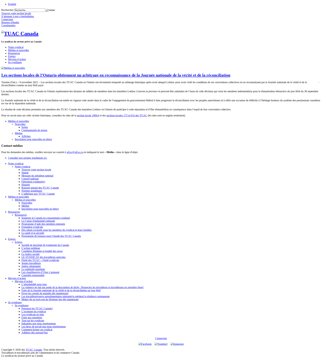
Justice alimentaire (31, 266)
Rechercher (7, 10)
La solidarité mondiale (33, 269)
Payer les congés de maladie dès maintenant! (44, 293)
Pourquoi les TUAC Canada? (37, 308)
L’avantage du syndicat (33, 311)
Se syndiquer (15, 62)
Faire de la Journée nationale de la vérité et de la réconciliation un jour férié (61, 290)
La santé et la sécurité (32, 233)
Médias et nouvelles (18, 50)
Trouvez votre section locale (36, 169)
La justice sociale (30, 254)
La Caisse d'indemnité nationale (38, 220)
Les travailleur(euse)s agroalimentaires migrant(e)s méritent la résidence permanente (65, 296)
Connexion (161, 338)
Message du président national (37, 175)
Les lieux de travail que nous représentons (43, 326)
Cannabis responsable (32, 275)
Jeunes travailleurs (31, 263)
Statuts (25, 172)
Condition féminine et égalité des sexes (42, 251)
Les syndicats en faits (32, 314)
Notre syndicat (15, 47)
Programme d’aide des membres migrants (43, 224)
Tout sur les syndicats (32, 320)
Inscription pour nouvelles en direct (33, 139)
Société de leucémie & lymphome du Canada (45, 245)
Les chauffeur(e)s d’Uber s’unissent (40, 272)
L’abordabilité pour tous (34, 284)
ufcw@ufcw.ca (75, 152)
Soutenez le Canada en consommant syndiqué (45, 217)
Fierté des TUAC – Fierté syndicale (40, 260)
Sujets (24, 127)
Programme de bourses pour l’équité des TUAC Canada (51, 236)
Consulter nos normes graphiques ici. (27, 157)
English (12, 4)
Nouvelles (20, 124)
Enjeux (12, 56)
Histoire (25, 184)
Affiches (26, 136)
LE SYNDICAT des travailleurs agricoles (43, 257)
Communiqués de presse (34, 130)
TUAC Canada (34, 349)
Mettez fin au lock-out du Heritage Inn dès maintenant (49, 299)
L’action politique (30, 248)
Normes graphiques (31, 190)
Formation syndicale (32, 227)
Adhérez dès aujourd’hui (34, 332)
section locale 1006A (88, 115)
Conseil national (30, 178)
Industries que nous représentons (38, 323)
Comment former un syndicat (36, 329)
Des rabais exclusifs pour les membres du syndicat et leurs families (56, 230)
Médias (18, 133)
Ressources (14, 53)
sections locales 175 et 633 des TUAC (126, 115)
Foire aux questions (31, 317)
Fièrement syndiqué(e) (33, 181)
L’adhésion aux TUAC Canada (38, 193)
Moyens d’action (17, 59)
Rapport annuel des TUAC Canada (40, 187)
